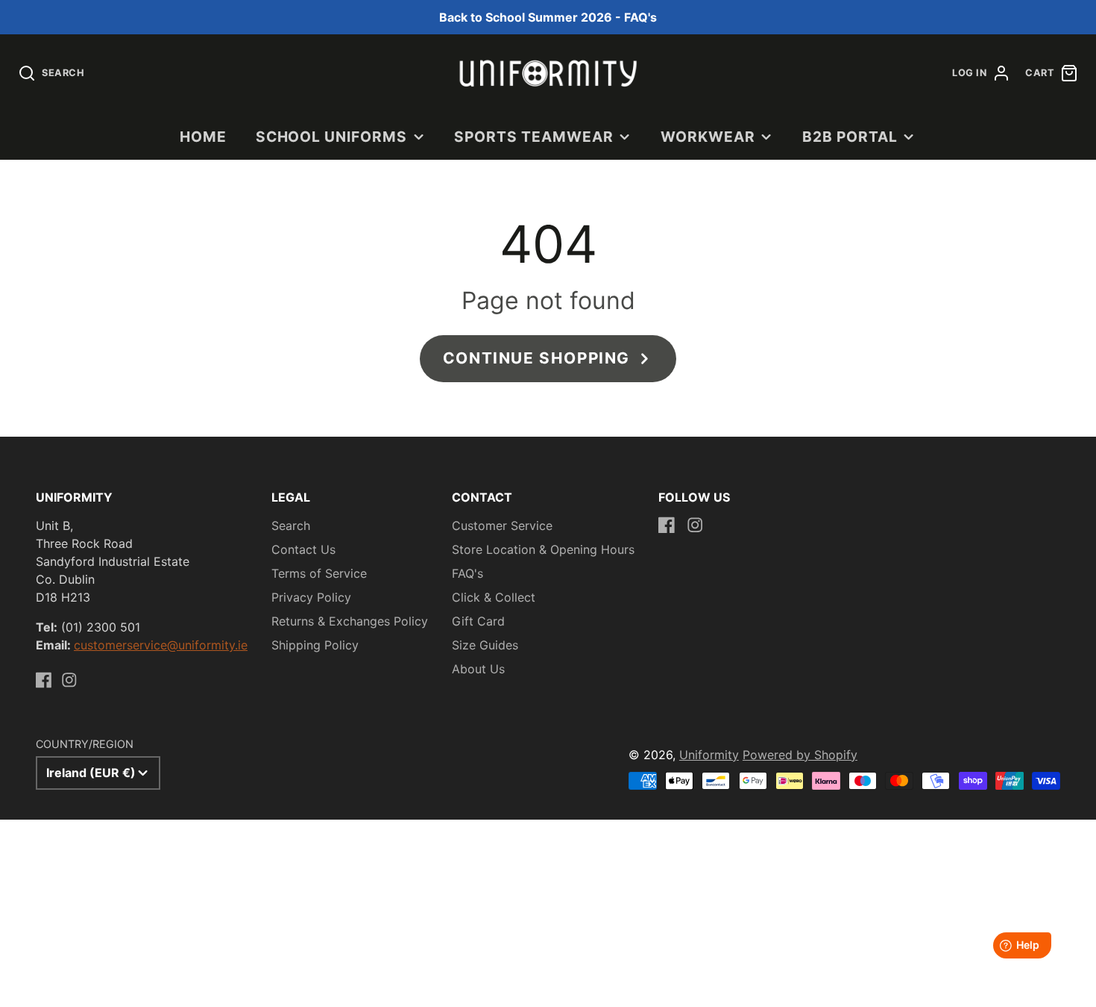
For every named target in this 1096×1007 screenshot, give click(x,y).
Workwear (708, 137)
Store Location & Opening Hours (543, 549)
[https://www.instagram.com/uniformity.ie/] (69, 680)
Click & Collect (493, 597)
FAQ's (467, 573)
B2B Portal (850, 137)
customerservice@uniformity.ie (161, 644)
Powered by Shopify (800, 754)
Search (290, 525)
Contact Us (303, 549)
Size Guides (485, 644)
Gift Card (478, 621)
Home (203, 137)
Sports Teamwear (533, 137)
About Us (478, 668)
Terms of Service (319, 573)
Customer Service (502, 525)
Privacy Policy (311, 597)
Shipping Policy (315, 644)
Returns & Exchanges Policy (349, 621)
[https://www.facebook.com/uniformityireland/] (44, 680)
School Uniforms (331, 137)
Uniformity (709, 754)
